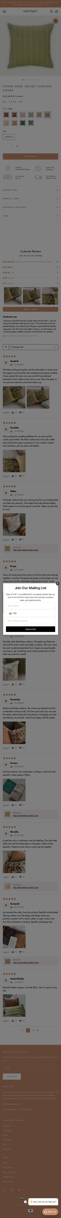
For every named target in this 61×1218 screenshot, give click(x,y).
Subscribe (30, 629)
